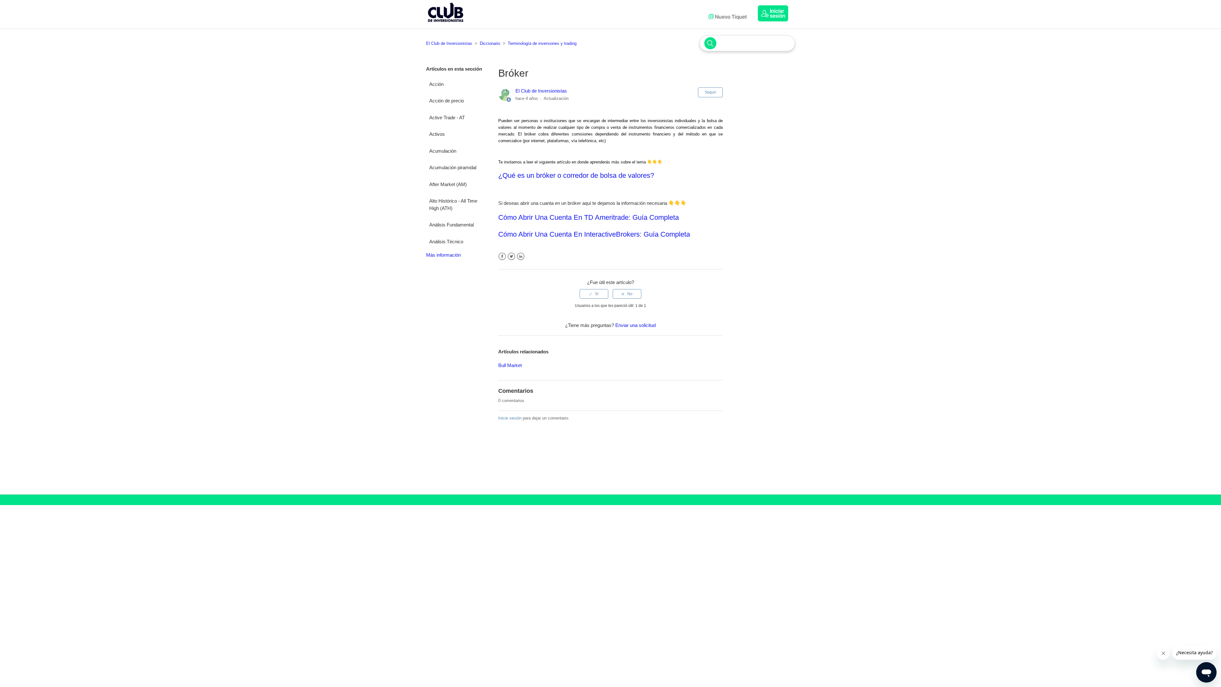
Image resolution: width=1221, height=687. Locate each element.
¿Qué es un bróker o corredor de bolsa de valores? (576, 175)
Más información (443, 255)
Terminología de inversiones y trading (542, 43)
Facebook (502, 256)
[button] (776, 13)
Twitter (511, 256)
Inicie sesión (509, 418)
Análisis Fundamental (451, 224)
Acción (436, 84)
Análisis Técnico (446, 241)
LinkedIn (521, 256)
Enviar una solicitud (635, 325)
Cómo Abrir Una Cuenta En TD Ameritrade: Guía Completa (588, 217)
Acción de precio (446, 100)
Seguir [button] (710, 92)
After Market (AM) (448, 184)
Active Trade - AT (447, 117)
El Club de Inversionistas (449, 43)
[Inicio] (445, 23)
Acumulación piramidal (452, 167)
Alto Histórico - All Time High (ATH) (453, 204)
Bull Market (510, 365)
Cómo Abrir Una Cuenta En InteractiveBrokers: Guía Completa (594, 234)
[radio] (594, 294)
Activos (437, 134)
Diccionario (490, 43)
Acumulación (442, 151)
